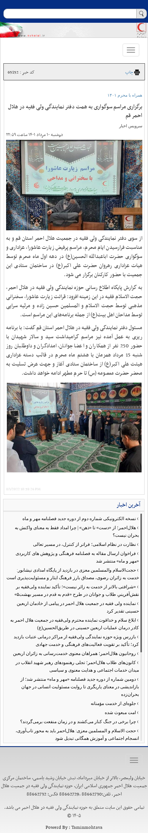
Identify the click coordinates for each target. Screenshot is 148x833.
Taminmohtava (86, 828)
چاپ (129, 72)
